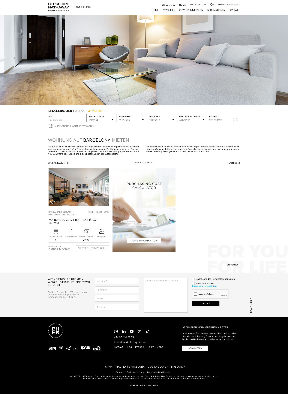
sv (174, 4)
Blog (129, 347)
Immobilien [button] (169, 10)
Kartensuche (61, 126)
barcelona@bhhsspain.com (130, 342)
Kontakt (118, 347)
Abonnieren (195, 348)
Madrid (121, 366)
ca (184, 4)
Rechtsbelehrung (135, 372)
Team (150, 347)
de (170, 4)
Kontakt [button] (234, 10)
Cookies (119, 372)
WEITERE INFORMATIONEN (92, 248)
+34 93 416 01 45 (197, 4)
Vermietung (95, 111)
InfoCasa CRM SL (150, 385)
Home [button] (155, 10)
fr (177, 4)
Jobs (160, 347)
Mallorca (178, 366)
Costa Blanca (158, 366)
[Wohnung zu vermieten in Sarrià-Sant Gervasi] (78, 187)
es (167, 4)
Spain (109, 366)
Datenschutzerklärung (158, 372)
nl (180, 4)
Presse (139, 347)
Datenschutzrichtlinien (204, 286)
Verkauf (80, 111)
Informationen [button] (216, 10)
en (163, 4)
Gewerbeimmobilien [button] (191, 10)
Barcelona (137, 366)
